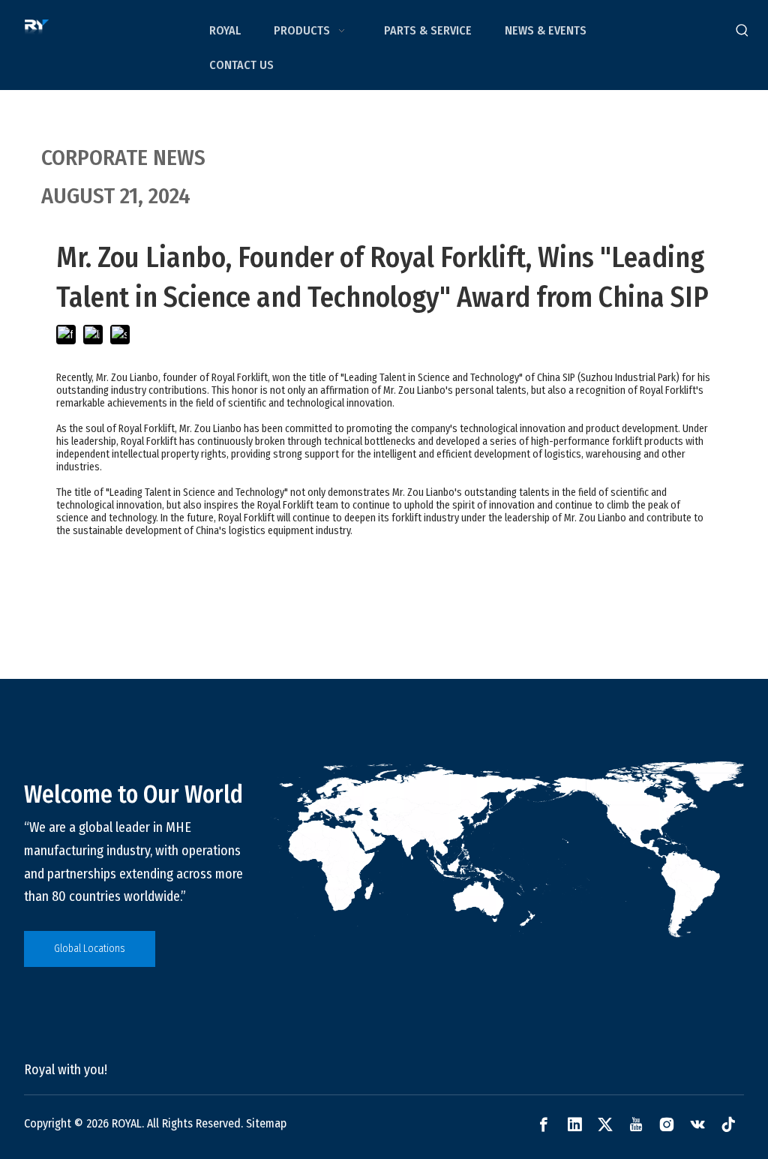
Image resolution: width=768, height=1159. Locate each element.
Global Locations (89, 948)
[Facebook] (544, 1124)
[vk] (698, 1124)
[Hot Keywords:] (742, 30)
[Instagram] (667, 1124)
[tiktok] (728, 1124)
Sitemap (266, 1123)
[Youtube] (636, 1124)
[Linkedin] (574, 1124)
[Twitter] (605, 1124)
